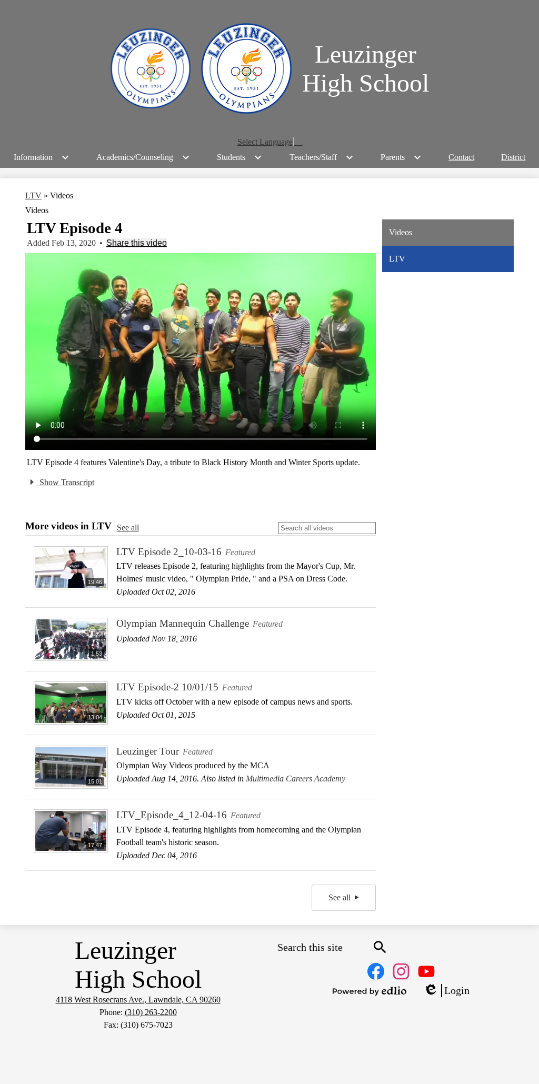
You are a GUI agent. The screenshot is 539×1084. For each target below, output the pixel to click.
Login (446, 991)
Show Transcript (65, 482)
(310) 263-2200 (151, 1012)
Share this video (136, 242)
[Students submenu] (239, 157)
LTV (33, 195)
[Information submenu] (41, 157)
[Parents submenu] (401, 157)
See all (128, 527)
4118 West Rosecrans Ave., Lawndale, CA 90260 (138, 999)
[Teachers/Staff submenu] (321, 157)
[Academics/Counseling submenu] (143, 157)
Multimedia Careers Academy (295, 778)
